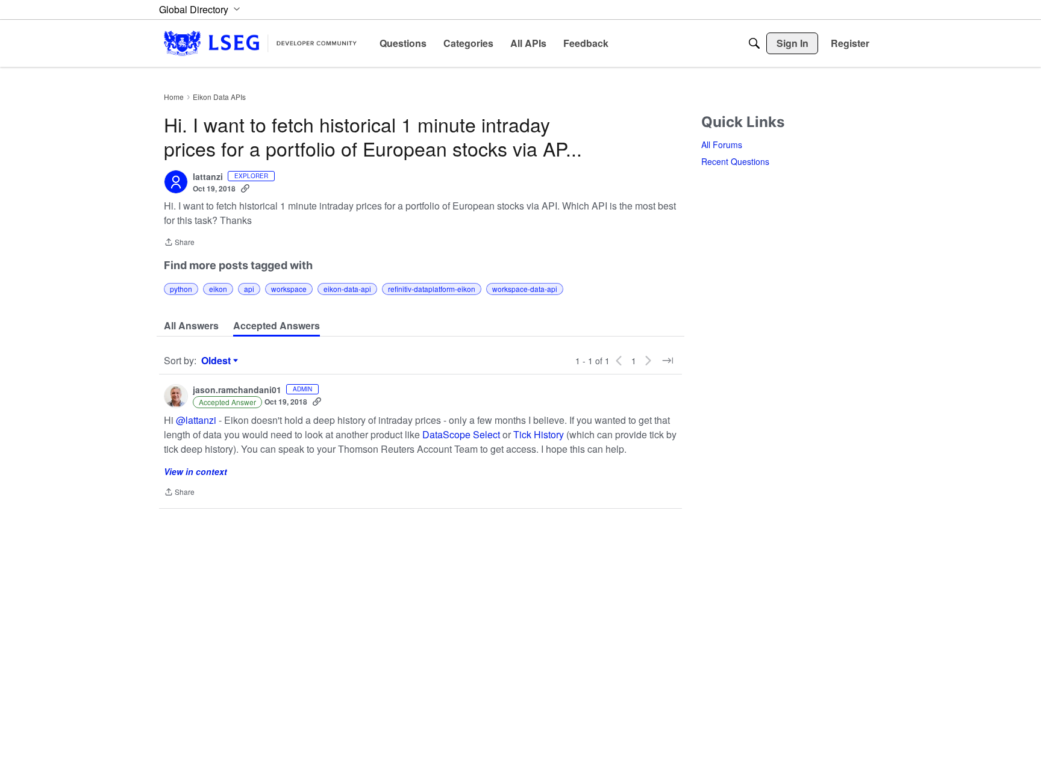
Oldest (217, 360)
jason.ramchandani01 (237, 390)
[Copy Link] (245, 188)
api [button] (249, 289)
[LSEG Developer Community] (260, 43)
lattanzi (208, 177)
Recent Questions (735, 161)
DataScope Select (461, 434)
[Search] (754, 43)
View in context (195, 471)
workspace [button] (289, 289)
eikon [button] (218, 289)
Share (179, 243)
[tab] (191, 325)
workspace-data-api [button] (524, 289)
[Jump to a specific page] (667, 360)
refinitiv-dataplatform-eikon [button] (431, 289)
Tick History (538, 434)
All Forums (721, 144)
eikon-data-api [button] (347, 289)
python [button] (181, 289)
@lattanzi (196, 420)
